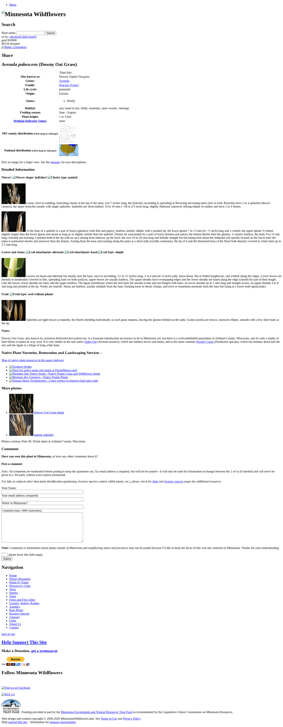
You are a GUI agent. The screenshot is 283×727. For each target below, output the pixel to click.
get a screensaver (44, 651)
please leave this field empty (25, 554)
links (155, 481)
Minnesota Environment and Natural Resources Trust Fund (96, 712)
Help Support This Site (24, 642)
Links (12, 620)
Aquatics (14, 606)
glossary (55, 162)
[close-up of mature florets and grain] (14, 319)
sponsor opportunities (63, 722)
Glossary (14, 617)
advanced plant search (23, 36)
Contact (14, 627)
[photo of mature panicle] (14, 203)
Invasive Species (19, 613)
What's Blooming (19, 579)
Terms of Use (109, 718)
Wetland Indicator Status (29, 121)
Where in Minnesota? (15, 503)
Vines (12, 596)
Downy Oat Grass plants (48, 412)
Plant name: (9, 32)
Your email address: (13, 495)
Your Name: (9, 488)
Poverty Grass (205, 341)
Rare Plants (16, 610)
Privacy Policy (132, 718)
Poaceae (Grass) (69, 85)
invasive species (173, 481)
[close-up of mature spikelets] (14, 230)
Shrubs (13, 592)
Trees (12, 589)
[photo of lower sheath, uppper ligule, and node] (14, 276)
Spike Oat (91, 341)
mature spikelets (43, 434)
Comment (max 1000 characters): (22, 510)
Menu (12, 4)
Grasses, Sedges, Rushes (24, 603)
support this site (17, 722)
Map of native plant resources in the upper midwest (33, 360)
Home (13, 575)
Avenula (64, 80)
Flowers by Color (20, 585)
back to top (8, 634)
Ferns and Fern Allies (22, 599)
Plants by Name (18, 582)
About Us (15, 624)
